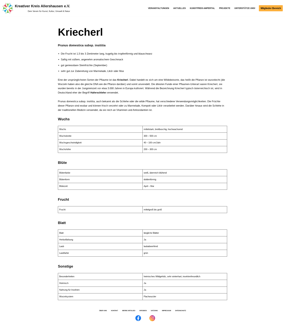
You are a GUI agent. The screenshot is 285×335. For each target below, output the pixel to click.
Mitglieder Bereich (271, 8)
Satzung (154, 310)
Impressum (166, 310)
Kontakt (114, 310)
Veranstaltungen (158, 8)
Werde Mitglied (128, 310)
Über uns (103, 310)
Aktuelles (179, 8)
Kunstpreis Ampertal (202, 8)
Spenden (143, 310)
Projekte (224, 8)
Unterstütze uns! (244, 8)
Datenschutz (180, 310)
